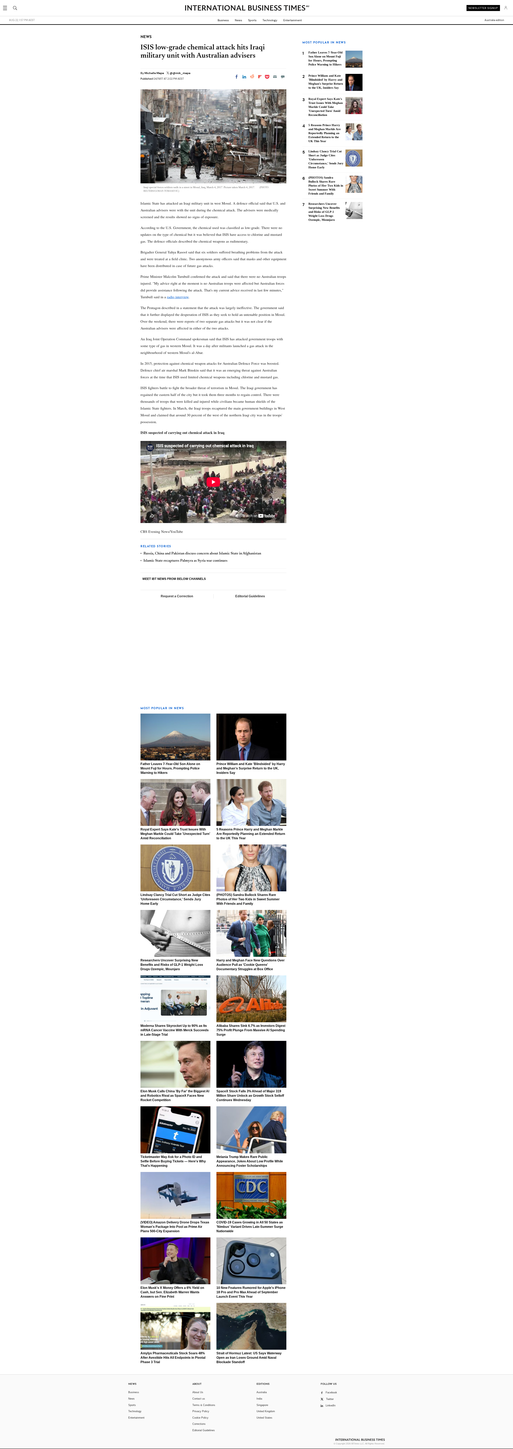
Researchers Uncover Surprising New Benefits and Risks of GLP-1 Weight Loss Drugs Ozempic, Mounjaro (171, 965)
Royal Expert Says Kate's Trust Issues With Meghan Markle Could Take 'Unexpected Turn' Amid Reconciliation (175, 834)
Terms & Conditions (203, 1405)
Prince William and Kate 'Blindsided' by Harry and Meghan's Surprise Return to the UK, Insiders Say (250, 768)
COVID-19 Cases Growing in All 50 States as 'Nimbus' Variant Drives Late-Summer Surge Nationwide (249, 1227)
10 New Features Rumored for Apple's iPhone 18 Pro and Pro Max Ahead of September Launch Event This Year (251, 1292)
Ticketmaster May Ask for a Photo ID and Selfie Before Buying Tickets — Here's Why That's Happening (173, 1161)
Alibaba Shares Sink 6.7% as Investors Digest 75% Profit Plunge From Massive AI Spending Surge (250, 1030)
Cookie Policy (200, 1417)
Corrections (199, 1423)
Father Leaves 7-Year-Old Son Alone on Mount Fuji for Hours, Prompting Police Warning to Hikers (170, 768)
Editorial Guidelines (250, 596)
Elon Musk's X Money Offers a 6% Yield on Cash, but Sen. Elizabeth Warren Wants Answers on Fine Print (172, 1292)
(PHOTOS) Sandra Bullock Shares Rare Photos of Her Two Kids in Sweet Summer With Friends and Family (248, 899)
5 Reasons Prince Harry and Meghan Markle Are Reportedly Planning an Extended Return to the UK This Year (250, 834)
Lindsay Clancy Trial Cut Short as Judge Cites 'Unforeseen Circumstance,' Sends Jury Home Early (175, 899)
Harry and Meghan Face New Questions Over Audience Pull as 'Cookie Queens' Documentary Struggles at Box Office (250, 965)
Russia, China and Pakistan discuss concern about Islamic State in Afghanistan (202, 553)
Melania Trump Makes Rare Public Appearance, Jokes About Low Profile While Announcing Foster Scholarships (249, 1161)
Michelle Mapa (154, 73)
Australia (261, 1392)
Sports (252, 20)
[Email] (275, 76)
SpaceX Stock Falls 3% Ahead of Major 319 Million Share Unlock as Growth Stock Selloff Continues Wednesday (250, 1096)
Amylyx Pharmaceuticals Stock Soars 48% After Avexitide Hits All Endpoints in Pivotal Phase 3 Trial (172, 1358)
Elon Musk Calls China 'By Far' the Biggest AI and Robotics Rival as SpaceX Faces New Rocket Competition (174, 1096)
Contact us (198, 1398)
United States (264, 1417)
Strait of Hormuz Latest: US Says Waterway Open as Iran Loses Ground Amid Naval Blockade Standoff (249, 1358)
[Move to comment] (282, 76)
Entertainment (292, 20)
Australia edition (494, 20)
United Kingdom (265, 1411)
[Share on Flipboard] (260, 76)
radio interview (178, 296)
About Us (197, 1392)
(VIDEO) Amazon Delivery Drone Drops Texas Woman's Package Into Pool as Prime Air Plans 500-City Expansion (174, 1227)
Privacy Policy (200, 1411)
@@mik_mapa (180, 73)
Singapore (262, 1405)
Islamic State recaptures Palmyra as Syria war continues (185, 561)
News (238, 20)
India (259, 1398)
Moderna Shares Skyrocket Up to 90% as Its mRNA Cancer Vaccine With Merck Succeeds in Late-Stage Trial (174, 1030)
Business (223, 20)
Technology (270, 20)
